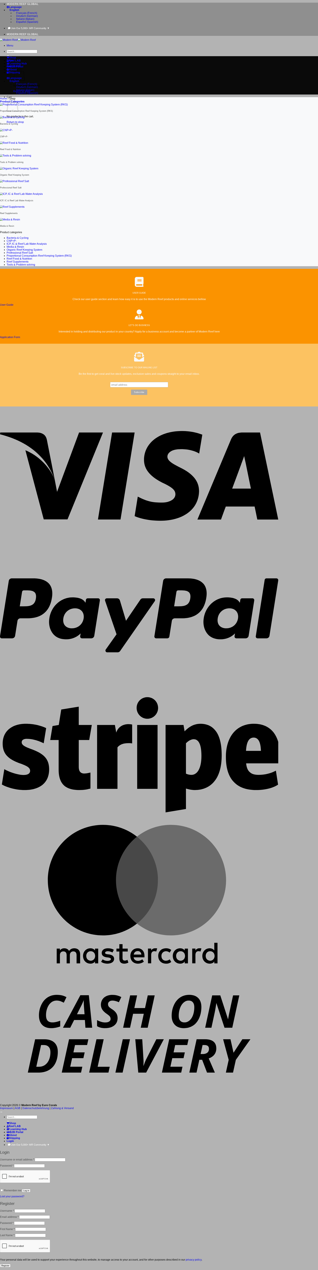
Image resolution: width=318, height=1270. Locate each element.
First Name (7, 1229)
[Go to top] (1, 1112)
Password (6, 1165)
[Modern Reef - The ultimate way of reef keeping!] (18, 39)
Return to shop (15, 122)
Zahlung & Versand (62, 1108)
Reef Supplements (17, 261)
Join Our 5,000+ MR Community (30, 28)
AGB (17, 1108)
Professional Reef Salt (20, 252)
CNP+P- (12, 240)
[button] (10, 45)
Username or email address (17, 1159)
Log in (26, 1190)
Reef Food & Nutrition (19, 258)
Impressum (6, 1108)
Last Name (7, 1235)
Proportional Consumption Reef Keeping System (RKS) (39, 255)
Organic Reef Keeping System (24, 249)
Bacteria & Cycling (17, 237)
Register (5, 1265)
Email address (9, 1216)
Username (7, 1210)
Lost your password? (12, 1196)
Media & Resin (15, 246)
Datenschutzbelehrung (35, 1108)
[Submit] (8, 55)
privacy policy (194, 1259)
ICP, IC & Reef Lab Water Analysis (27, 243)
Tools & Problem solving (21, 264)
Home (3, 98)
